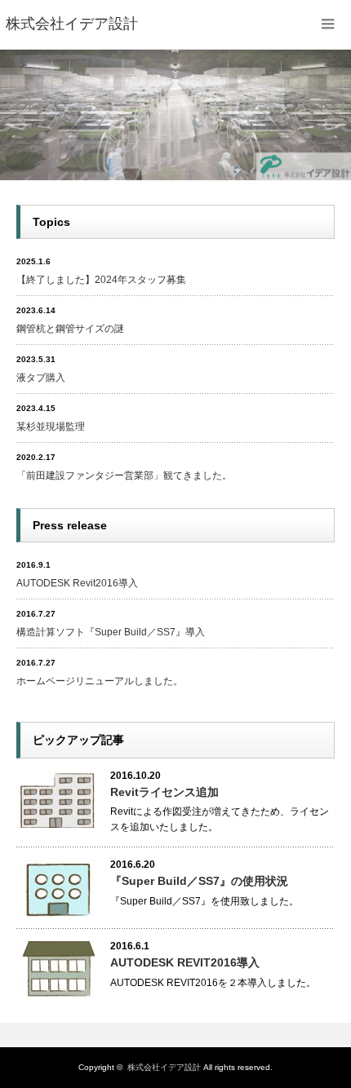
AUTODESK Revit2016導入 (77, 583)
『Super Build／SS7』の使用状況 (199, 880)
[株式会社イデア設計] (72, 24)
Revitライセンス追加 (164, 791)
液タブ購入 (40, 377)
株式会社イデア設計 (164, 1067)
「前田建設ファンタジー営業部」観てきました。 (124, 475)
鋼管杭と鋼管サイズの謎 (70, 328)
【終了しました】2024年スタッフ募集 (101, 279)
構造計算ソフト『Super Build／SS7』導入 (110, 632)
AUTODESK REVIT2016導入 (185, 962)
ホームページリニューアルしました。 (99, 681)
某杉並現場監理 (50, 426)
